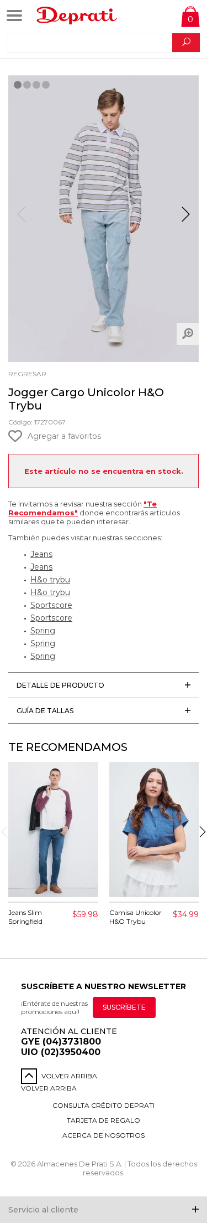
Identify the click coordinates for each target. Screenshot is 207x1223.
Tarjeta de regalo (103, 1120)
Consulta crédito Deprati (103, 1105)
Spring (42, 631)
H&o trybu (50, 580)
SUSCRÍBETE (124, 1007)
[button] (185, 219)
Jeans (41, 554)
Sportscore (51, 605)
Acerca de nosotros (103, 1135)
